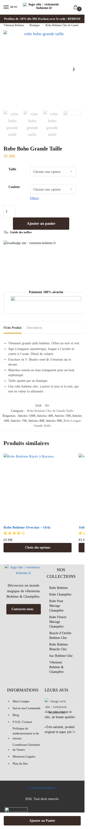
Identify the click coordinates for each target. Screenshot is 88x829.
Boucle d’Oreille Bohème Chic (60, 635)
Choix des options (37, 547)
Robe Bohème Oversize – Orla (27, 527)
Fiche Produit (13, 327)
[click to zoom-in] (42, 69)
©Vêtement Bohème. (42, 788)
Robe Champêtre (60, 594)
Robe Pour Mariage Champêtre (56, 605)
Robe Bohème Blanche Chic (58, 647)
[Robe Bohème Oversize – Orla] (38, 488)
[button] (15, 533)
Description (34, 327)
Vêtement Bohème (14, 25)
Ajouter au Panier (42, 820)
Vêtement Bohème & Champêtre (56, 667)
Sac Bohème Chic (61, 656)
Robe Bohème (58, 588)
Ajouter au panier (41, 223)
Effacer (34, 198)
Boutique (35, 25)
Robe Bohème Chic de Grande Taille (66, 25)
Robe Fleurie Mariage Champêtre (57, 621)
